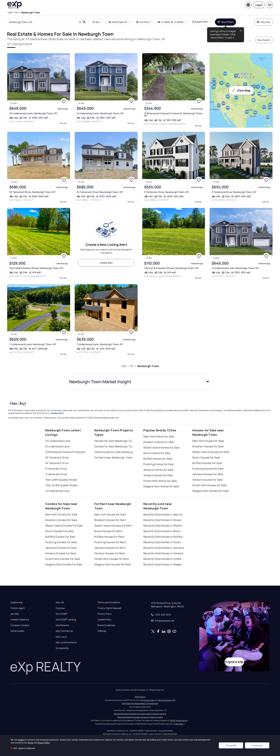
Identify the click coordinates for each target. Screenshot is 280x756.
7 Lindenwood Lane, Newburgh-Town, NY (32, 344)
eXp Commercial (64, 631)
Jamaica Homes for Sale (158, 470)
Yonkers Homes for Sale (158, 475)
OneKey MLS (57, 413)
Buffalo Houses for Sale (207, 463)
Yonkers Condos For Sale (60, 553)
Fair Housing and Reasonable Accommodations (140, 703)
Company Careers (19, 625)
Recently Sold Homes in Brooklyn (163, 520)
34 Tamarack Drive (56, 463)
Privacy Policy (105, 614)
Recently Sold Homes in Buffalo (163, 536)
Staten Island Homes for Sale (161, 447)
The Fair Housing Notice (178, 720)
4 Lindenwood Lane (57, 491)
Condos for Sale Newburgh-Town (114, 446)
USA (123, 366)
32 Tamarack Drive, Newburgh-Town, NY (32, 192)
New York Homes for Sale (158, 436)
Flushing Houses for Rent (110, 542)
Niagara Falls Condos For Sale (63, 564)
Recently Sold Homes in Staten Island (163, 525)
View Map (244, 90)
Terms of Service (164, 700)
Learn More (179, 724)
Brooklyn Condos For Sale (61, 520)
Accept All (231, 745)
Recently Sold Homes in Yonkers (163, 553)
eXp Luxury (61, 637)
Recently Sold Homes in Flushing (163, 542)
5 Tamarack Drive (56, 468)
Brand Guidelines (106, 625)
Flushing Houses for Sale (208, 468)
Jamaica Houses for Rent (110, 548)
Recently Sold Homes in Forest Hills (163, 559)
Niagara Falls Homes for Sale (161, 486)
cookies (21, 740)
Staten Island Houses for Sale (210, 452)
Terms (30, 743)
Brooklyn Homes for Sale (158, 442)
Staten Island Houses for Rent (113, 525)
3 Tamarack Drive (56, 474)
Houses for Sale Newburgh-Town (114, 441)
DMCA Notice (140, 697)
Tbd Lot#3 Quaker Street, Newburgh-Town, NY (36, 268)
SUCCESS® (61, 614)
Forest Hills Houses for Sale (209, 485)
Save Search (264, 39)
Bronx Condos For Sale (59, 531)
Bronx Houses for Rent (108, 531)
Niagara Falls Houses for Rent (112, 564)
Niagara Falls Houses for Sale (210, 491)
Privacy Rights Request (109, 608)
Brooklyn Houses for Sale (208, 446)
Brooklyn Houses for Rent (110, 520)
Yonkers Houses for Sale (207, 479)
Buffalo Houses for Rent (109, 536)
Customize (257, 745)
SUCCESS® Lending (66, 619)
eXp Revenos (62, 625)
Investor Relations (19, 619)
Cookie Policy (104, 619)
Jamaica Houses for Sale (207, 474)
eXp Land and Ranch (66, 642)
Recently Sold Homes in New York (163, 514)
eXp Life (60, 602)
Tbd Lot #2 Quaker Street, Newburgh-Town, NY (171, 268)
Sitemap (102, 631)
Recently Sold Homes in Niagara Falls (163, 564)
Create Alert (106, 262)
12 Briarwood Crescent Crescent (65, 452)
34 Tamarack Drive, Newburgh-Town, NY (100, 192)
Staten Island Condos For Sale (64, 525)
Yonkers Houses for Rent (109, 553)
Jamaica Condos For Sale (60, 548)
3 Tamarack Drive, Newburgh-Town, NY (234, 192)
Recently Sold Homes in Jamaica (163, 548)
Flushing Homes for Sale (158, 464)
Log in (258, 5)
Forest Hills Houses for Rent (111, 559)
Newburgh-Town (148, 366)
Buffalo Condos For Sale (60, 536)
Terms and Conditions (109, 602)
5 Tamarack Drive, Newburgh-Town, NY (166, 192)
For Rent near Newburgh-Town (113, 457)
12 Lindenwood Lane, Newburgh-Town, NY (33, 113)
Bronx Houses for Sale (206, 457)
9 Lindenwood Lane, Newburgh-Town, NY (100, 113)
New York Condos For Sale (61, 514)
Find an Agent (17, 608)
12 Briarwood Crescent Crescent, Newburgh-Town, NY (173, 115)
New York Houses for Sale (208, 441)
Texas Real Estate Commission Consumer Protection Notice (140, 717)
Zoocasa (60, 608)
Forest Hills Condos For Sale (62, 559)
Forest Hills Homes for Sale (160, 481)
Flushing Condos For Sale (61, 542)
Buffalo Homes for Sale (157, 458)
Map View (266, 22)
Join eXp (14, 614)
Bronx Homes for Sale (156, 453)
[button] (140, 382)
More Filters (227, 22)
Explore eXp (16, 602)
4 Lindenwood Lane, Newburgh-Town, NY (235, 268)
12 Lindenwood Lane (57, 441)
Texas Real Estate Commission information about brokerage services (140, 714)
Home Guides (17, 631)
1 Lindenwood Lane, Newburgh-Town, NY (100, 344)
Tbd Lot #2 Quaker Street (61, 485)
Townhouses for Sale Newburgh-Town (114, 452)
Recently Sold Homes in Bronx (162, 531)
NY (131, 366)
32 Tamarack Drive (56, 457)
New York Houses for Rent (110, 514)
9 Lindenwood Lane (57, 446)
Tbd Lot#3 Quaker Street (61, 479)
